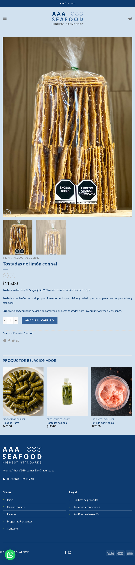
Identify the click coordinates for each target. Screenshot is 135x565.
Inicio (6, 257)
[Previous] (10, 127)
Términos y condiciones (87, 507)
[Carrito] (130, 18)
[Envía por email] (17, 340)
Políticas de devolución (86, 514)
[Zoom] (7, 212)
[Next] (125, 127)
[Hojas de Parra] (23, 391)
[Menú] (5, 18)
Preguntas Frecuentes (20, 521)
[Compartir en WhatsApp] (4, 340)
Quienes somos (16, 507)
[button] (10, 554)
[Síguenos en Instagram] (69, 552)
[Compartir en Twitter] (13, 340)
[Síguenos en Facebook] (65, 552)
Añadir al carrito (39, 320)
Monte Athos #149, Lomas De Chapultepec (28, 470)
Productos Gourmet (27, 257)
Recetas (11, 514)
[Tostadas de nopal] (67, 391)
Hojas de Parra (11, 422)
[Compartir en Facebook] (9, 340)
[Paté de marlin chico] (111, 391)
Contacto (12, 528)
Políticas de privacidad (86, 499)
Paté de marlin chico (102, 422)
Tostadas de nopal (57, 422)
